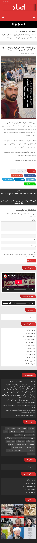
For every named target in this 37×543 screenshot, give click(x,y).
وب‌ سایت (33, 246)
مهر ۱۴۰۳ (31, 358)
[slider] (5, 303)
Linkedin (21, 180)
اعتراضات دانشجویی (21, 444)
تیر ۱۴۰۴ (31, 330)
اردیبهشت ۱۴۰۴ (30, 336)
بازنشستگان (31, 444)
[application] (18, 282)
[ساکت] (8, 290)
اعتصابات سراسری (10, 428)
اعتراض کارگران (9, 438)
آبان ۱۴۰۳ (31, 355)
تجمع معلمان (18, 438)
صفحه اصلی (32, 31)
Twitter (32, 180)
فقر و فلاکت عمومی (29, 435)
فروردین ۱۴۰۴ (30, 339)
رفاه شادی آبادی (19, 451)
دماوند (13, 171)
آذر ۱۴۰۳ (31, 352)
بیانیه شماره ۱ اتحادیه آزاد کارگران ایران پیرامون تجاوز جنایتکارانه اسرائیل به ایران (20, 411)
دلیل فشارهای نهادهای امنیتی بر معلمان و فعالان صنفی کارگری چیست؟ (18, 202)
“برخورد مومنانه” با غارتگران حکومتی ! (24, 415)
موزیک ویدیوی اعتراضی (18, 447)
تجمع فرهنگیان (20, 441)
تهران (13, 441)
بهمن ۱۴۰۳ (31, 345)
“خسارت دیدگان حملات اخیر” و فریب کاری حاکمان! (20, 392)
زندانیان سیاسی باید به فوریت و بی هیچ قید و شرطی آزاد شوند (19, 406)
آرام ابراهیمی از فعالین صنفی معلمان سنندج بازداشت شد (18, 193)
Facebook (31, 176)
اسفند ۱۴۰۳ (31, 342)
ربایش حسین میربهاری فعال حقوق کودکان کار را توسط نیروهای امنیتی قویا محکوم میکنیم (20, 401)
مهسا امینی (31, 428)
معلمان (8, 441)
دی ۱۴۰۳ (31, 349)
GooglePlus (18, 176)
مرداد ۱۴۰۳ (31, 364)
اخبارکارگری (21, 31)
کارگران (5, 432)
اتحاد (19, 7)
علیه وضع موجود (30, 432)
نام (35, 233)
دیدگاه (34, 220)
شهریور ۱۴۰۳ (30, 361)
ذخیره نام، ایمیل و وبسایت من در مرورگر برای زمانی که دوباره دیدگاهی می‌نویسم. (20, 255)
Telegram (9, 180)
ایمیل (34, 239)
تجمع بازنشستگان (29, 451)
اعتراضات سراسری (22, 428)
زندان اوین (11, 444)
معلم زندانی (10, 451)
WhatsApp (31, 184)
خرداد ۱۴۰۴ (31, 333)
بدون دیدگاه (24, 53)
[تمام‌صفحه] (5, 290)
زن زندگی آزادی (30, 447)
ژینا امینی (21, 432)
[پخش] (32, 290)
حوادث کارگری (18, 435)
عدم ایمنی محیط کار (29, 438)
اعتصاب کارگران (22, 171)
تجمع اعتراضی (13, 432)
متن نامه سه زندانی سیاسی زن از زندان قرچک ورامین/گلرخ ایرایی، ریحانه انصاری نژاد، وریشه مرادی (18, 396)
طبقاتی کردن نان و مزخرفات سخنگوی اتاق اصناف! (21, 382)
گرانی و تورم (31, 454)
